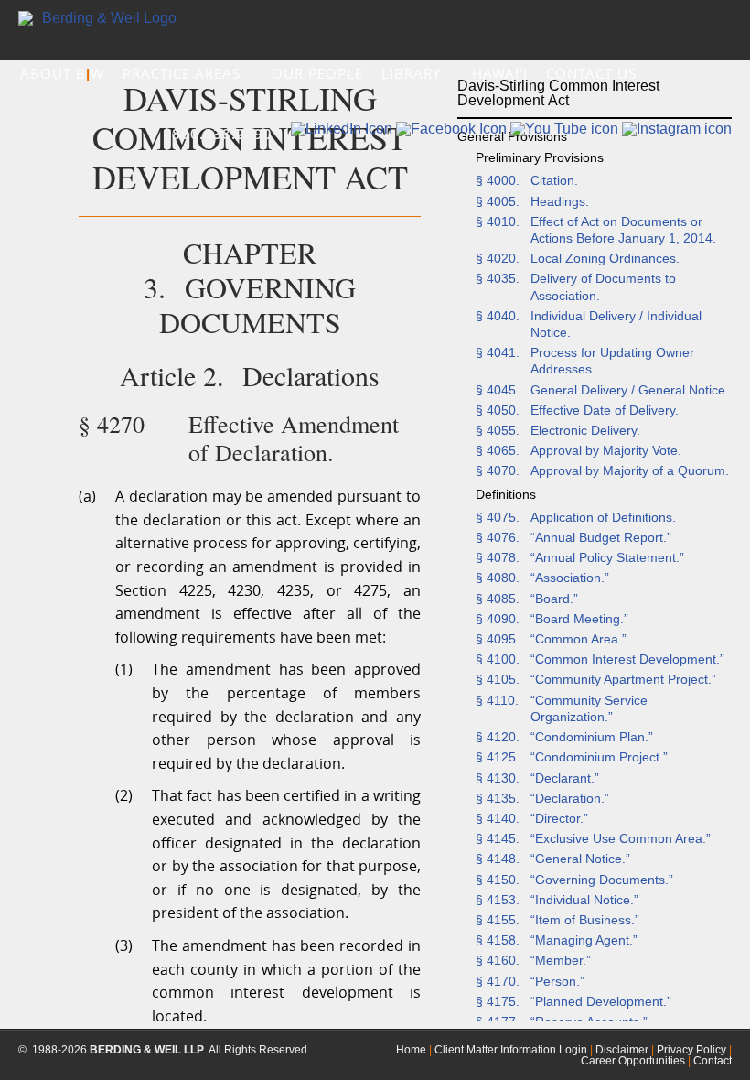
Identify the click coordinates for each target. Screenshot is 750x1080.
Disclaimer (621, 1049)
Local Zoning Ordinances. (605, 258)
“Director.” (559, 818)
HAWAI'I (500, 73)
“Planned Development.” (600, 1001)
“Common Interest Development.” (627, 659)
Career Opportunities (633, 1060)
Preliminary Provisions (540, 157)
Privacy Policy (691, 1049)
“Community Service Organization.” (589, 708)
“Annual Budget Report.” (600, 537)
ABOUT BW (62, 73)
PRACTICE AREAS (184, 73)
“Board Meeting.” (579, 618)
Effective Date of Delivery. (604, 410)
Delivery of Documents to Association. (603, 286)
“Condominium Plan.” (591, 736)
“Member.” (560, 960)
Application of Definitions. (603, 517)
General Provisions (512, 136)
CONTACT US (591, 73)
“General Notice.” (580, 858)
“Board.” (554, 598)
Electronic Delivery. (585, 430)
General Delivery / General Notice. (629, 390)
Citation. (554, 180)
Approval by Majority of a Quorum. (629, 470)
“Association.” (569, 577)
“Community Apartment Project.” (623, 679)
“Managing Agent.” (584, 940)
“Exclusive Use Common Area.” (620, 838)
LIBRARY (413, 73)
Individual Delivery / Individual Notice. (616, 324)
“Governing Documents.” (601, 879)
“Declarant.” (564, 778)
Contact (712, 1060)
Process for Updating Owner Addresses (612, 360)
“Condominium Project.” (599, 757)
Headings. (559, 201)
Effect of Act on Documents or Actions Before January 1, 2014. (623, 229)
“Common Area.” (578, 639)
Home (411, 1049)
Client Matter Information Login (510, 1049)
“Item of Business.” (584, 920)
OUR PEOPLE (317, 73)
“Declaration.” (569, 798)
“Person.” (557, 981)
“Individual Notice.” (584, 899)
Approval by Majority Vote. (605, 450)
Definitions (506, 494)
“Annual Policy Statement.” (607, 557)
